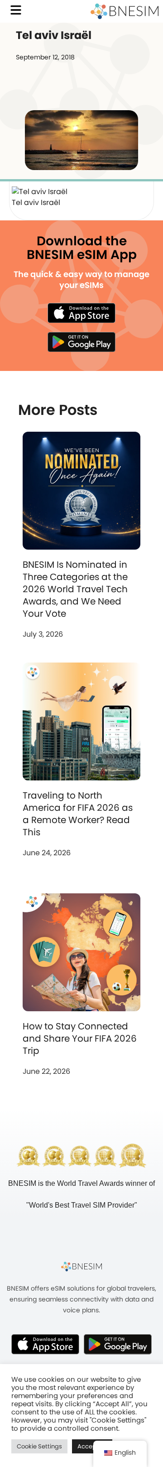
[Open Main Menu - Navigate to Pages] (16, 10)
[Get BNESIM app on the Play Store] (81, 341)
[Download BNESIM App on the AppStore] (45, 1344)
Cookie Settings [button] (39, 1446)
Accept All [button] (92, 1446)
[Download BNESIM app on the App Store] (81, 312)
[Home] (124, 11)
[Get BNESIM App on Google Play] (118, 1344)
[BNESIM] (81, 1266)
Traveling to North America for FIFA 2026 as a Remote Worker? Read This (78, 813)
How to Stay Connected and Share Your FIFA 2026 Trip (80, 1038)
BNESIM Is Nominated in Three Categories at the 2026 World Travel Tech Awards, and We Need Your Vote (75, 589)
